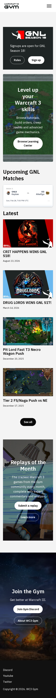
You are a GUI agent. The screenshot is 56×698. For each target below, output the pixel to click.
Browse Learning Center (28, 143)
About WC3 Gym (28, 620)
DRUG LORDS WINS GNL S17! (27, 302)
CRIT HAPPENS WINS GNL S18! (25, 253)
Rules (17, 60)
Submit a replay (28, 505)
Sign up (36, 60)
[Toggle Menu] (49, 5)
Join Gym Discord (28, 609)
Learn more (28, 517)
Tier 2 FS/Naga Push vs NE (25, 400)
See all (28, 422)
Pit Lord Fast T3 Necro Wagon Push (22, 351)
